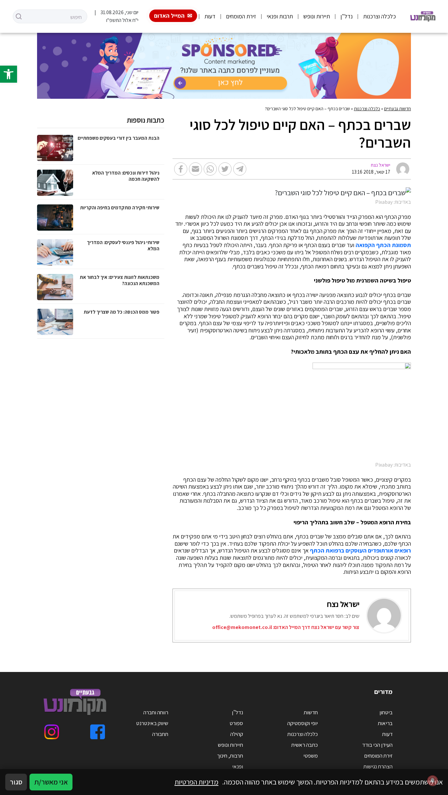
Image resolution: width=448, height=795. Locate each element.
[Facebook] (98, 732)
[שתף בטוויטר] (225, 169)
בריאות (385, 723)
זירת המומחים (241, 16)
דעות (209, 16)
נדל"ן (346, 16)
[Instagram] (52, 732)
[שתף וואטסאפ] (210, 169)
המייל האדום (169, 15)
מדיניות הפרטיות (196, 781)
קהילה (236, 734)
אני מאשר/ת (51, 781)
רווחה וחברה (155, 712)
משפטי (310, 755)
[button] (8, 74)
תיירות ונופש (316, 16)
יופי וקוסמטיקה (302, 723)
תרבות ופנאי (280, 16)
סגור (16, 781)
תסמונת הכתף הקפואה (383, 245)
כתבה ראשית (304, 744)
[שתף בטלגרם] (239, 169)
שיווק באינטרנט (152, 723)
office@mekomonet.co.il (242, 627)
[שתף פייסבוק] (180, 169)
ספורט (236, 723)
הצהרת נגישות (378, 766)
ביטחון (386, 712)
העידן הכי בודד (377, 744)
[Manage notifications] (432, 780)
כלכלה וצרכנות (379, 16)
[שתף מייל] (195, 169)
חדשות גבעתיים (397, 109)
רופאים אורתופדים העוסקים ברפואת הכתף (360, 550)
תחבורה (160, 734)
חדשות (311, 712)
